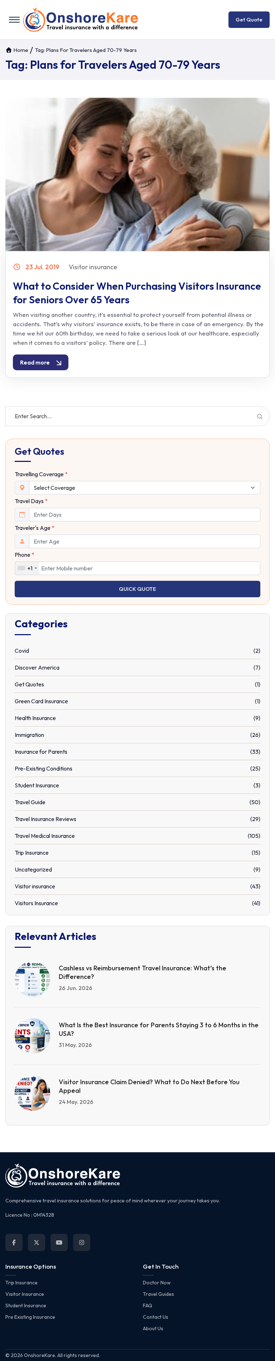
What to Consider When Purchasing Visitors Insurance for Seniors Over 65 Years (137, 293)
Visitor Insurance (24, 1294)
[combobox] (27, 568)
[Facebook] (14, 1242)
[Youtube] (59, 1242)
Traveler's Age (34, 527)
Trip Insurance (21, 1282)
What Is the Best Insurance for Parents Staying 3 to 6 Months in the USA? (159, 1029)
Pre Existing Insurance (30, 1317)
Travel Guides (158, 1294)
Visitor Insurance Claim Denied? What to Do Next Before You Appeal (149, 1086)
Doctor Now (157, 1282)
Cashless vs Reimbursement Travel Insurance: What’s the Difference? (142, 972)
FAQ (147, 1305)
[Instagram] (81, 1242)
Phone (24, 554)
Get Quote (249, 19)
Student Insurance (25, 1305)
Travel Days (31, 501)
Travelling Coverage (41, 474)
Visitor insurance (93, 267)
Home (20, 50)
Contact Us (155, 1317)
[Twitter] (36, 1242)
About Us (153, 1328)
